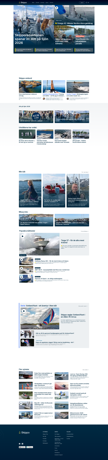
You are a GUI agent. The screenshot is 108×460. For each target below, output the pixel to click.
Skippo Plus (45, 434)
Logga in (82, 2)
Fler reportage (85, 172)
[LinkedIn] (22, 444)
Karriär (56, 450)
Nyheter (51, 2)
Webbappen (45, 443)
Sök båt (44, 436)
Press (56, 448)
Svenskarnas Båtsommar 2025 (58, 443)
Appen (47, 2)
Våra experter (58, 436)
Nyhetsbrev (57, 452)
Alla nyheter (85, 369)
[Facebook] (19, 444)
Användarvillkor (70, 434)
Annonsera (57, 445)
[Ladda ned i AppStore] (22, 447)
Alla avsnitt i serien (82, 306)
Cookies (68, 438)
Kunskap (42, 2)
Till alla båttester (84, 231)
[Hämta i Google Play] (29, 447)
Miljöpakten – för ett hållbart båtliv (59, 439)
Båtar (33, 2)
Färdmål (37, 2)
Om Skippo (57, 434)
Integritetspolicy (70, 436)
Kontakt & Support (59, 454)
